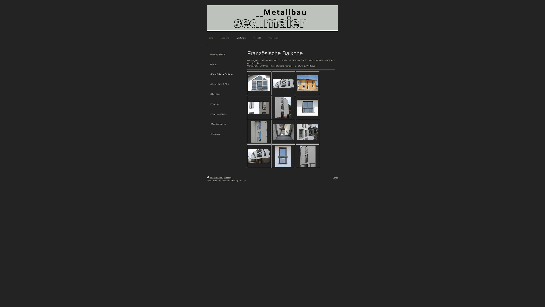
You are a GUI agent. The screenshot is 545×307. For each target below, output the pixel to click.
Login (335, 178)
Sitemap (227, 178)
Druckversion (216, 178)
